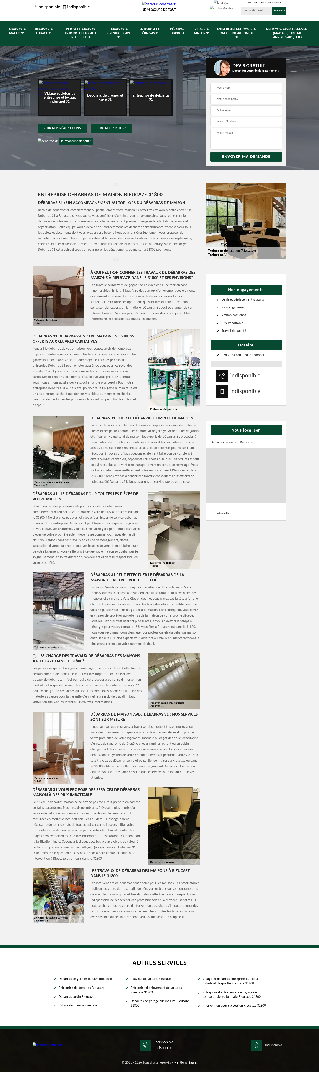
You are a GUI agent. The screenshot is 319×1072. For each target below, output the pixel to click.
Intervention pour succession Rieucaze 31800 (234, 1005)
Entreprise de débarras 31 (150, 31)
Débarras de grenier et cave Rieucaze (85, 979)
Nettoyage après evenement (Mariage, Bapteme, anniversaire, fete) (287, 33)
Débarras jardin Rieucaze (76, 997)
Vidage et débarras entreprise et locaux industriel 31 (80, 33)
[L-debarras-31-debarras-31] (50, 1045)
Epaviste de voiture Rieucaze (151, 979)
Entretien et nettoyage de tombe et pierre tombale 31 (236, 33)
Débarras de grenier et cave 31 (118, 33)
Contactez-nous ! (112, 128)
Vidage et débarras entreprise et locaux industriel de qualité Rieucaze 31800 (231, 981)
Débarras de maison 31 (17, 31)
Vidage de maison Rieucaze (78, 1005)
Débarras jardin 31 (177, 31)
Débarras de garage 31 (44, 31)
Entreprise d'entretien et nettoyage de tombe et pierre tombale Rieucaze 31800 (232, 995)
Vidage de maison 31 (202, 31)
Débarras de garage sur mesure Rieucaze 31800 (160, 1003)
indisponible (49, 7)
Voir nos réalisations (62, 128)
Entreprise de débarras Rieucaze (81, 988)
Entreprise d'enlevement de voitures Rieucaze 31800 (156, 990)
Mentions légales (186, 1062)
